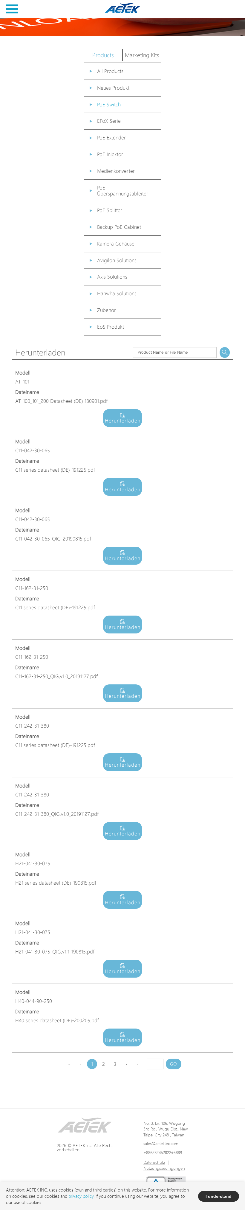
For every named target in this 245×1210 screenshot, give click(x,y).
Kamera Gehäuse (115, 243)
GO (173, 1064)
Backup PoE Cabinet (119, 227)
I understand (219, 1196)
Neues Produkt (113, 88)
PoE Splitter (109, 210)
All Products (110, 71)
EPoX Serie (109, 121)
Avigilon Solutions (117, 260)
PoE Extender (111, 137)
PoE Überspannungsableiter (122, 190)
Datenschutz (154, 1162)
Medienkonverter (116, 171)
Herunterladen (122, 420)
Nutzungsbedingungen (164, 1168)
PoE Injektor (110, 154)
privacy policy (81, 1196)
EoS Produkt (110, 327)
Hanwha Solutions (117, 293)
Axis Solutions (112, 277)
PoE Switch (109, 104)
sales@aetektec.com (160, 1143)
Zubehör (106, 310)
